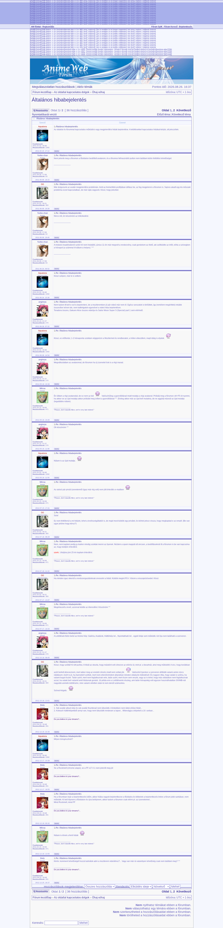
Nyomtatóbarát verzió (44, 114)
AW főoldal (36, 27)
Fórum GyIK (156, 27)
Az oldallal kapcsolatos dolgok (71, 92)
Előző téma (163, 114)
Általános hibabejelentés (59, 100)
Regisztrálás (48, 27)
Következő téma (181, 114)
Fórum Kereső (170, 27)
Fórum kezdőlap (42, 92)
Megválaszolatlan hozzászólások (53, 86)
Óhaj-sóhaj (98, 92)
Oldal (165, 110)
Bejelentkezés (185, 27)
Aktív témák (84, 86)
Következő (183, 110)
